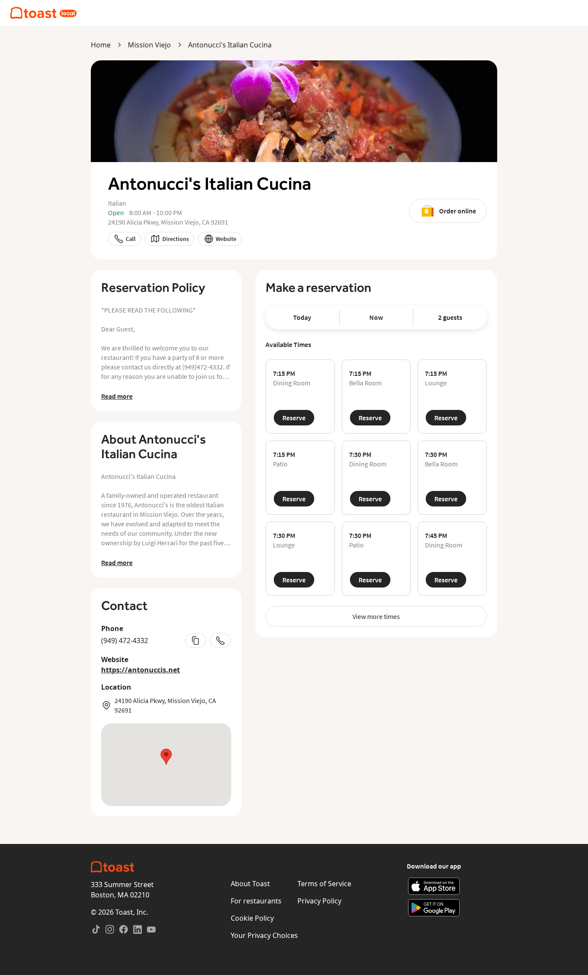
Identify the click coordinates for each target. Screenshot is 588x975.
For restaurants (256, 901)
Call (131, 239)
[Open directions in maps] (166, 764)
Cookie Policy (252, 918)
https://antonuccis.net (140, 670)
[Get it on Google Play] (434, 907)
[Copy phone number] (195, 640)
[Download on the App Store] (434, 886)
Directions (175, 239)
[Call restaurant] (220, 640)
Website (226, 239)
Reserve (294, 417)
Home (101, 45)
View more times (376, 616)
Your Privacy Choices (264, 935)
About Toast (250, 883)
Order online (457, 210)
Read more (117, 396)
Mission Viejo (149, 45)
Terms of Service (324, 883)
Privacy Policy (319, 901)
